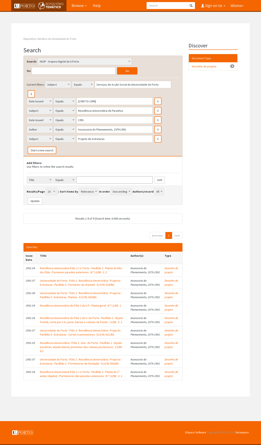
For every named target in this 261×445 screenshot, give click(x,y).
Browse (78, 5)
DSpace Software (195, 432)
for (29, 71)
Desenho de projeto (171, 270)
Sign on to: (213, 5)
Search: (32, 61)
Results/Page (36, 191)
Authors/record (143, 191)
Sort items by (69, 191)
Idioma (236, 5)
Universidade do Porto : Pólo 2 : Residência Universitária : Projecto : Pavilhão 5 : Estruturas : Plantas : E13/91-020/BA (81, 295)
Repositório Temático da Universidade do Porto (49, 39)
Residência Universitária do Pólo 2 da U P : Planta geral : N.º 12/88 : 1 (80, 305)
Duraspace (242, 432)
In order (104, 191)
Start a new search (42, 150)
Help (97, 5)
